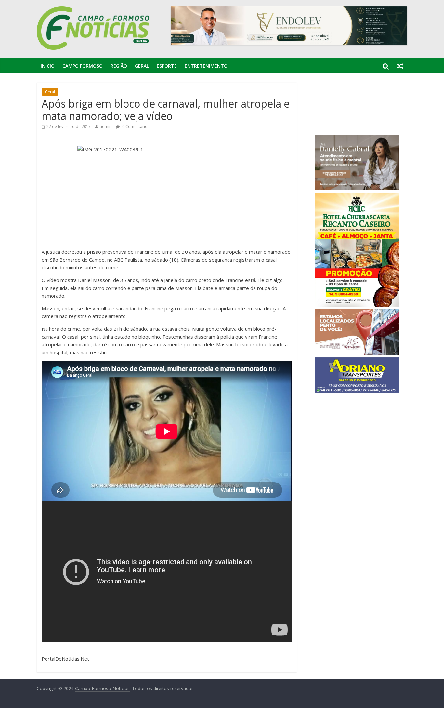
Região (119, 66)
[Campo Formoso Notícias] (93, 10)
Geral (142, 66)
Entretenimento (206, 66)
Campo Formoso (82, 66)
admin (105, 126)
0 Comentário (134, 126)
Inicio (48, 66)
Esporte (167, 66)
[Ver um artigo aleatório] (400, 66)
